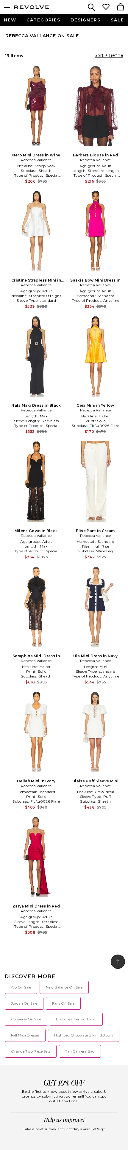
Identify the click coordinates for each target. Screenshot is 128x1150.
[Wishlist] (106, 7)
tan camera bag (80, 1051)
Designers (86, 20)
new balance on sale (64, 987)
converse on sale (26, 1019)
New (10, 20)
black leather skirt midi (76, 1019)
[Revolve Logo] (31, 8)
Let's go (98, 1129)
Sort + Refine (109, 55)
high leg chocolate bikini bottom (83, 1035)
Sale (117, 20)
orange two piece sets (30, 1051)
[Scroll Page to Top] (118, 962)
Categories (43, 20)
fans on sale (63, 1003)
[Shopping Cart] (120, 7)
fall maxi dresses (25, 1035)
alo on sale (21, 987)
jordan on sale (24, 1003)
